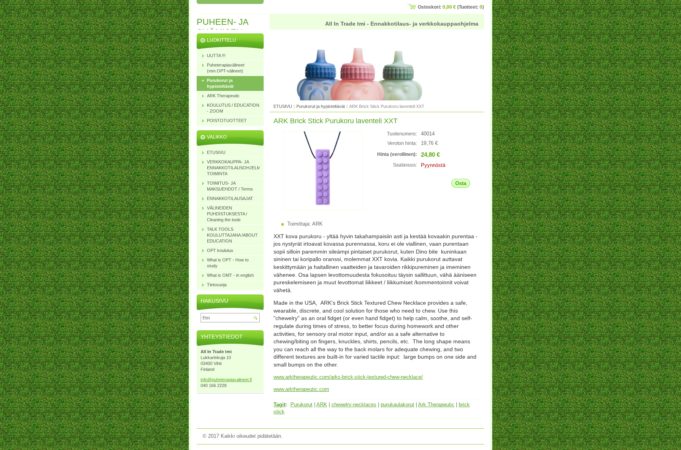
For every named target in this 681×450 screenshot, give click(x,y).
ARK (321, 404)
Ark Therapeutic (436, 404)
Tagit (279, 404)
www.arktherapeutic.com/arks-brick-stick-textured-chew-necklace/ (348, 377)
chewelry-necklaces (353, 404)
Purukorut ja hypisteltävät (321, 106)
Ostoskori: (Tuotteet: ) (451, 7)
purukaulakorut (397, 404)
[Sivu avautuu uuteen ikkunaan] (323, 209)
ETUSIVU (283, 106)
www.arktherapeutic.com (301, 389)
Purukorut (301, 404)
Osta (460, 183)
